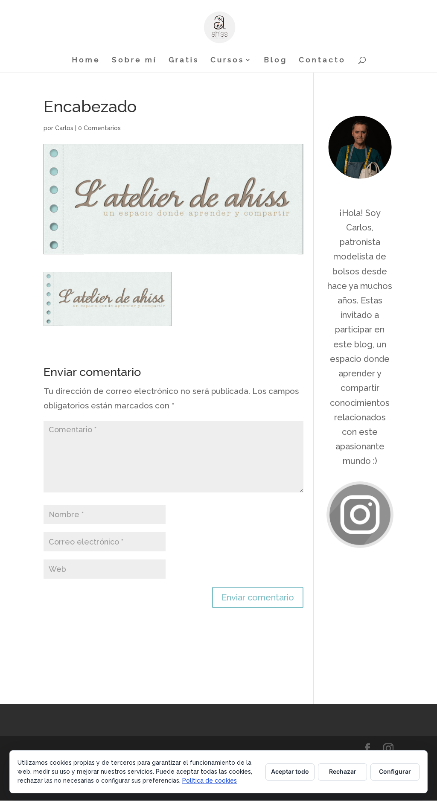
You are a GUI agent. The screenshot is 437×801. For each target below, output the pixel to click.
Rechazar (342, 771)
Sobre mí (134, 60)
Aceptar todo (290, 771)
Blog (275, 60)
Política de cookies (209, 780)
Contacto (322, 60)
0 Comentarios (99, 128)
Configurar (395, 771)
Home (86, 60)
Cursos (227, 60)
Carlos (64, 128)
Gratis (184, 60)
